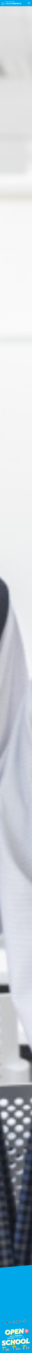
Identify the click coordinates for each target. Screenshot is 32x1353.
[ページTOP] (30, 1346)
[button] (29, 3)
